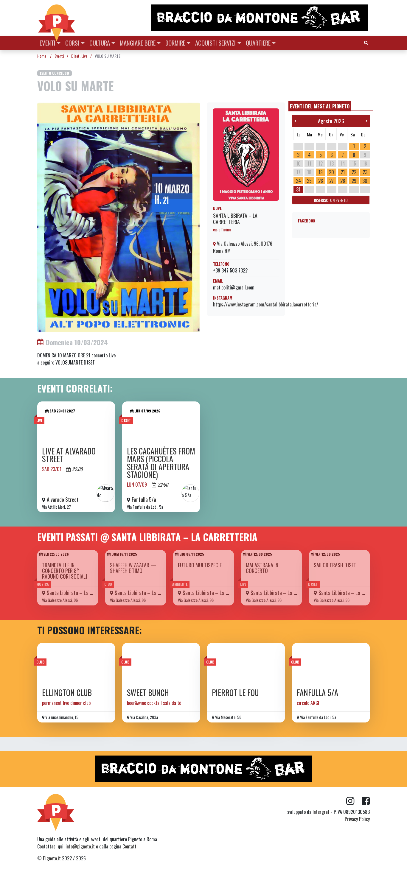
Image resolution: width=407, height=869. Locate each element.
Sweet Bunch (148, 692)
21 (343, 172)
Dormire (175, 42)
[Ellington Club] (76, 663)
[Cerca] (366, 42)
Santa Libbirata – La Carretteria (235, 218)
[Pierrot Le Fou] (246, 663)
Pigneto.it (52, 858)
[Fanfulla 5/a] (331, 663)
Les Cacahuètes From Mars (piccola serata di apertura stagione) (161, 462)
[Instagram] (354, 801)
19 (321, 172)
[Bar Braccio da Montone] (260, 17)
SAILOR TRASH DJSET (335, 565)
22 (354, 172)
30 (364, 180)
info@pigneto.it (80, 846)
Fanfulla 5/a (144, 499)
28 (342, 180)
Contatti (130, 846)
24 (298, 180)
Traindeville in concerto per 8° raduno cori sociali (64, 570)
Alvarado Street (63, 499)
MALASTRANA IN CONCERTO (262, 567)
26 (320, 180)
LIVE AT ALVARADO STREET (69, 455)
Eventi (47, 42)
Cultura (99, 42)
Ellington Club (67, 692)
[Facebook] (366, 801)
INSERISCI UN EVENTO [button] (331, 200)
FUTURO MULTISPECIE (200, 565)
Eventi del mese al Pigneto (319, 106)
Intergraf (321, 811)
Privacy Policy (357, 819)
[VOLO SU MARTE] (118, 216)
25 (309, 180)
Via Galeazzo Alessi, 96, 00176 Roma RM (242, 247)
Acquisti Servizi (215, 42)
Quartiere (258, 42)
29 (354, 180)
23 (365, 172)
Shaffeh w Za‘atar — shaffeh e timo (133, 567)
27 (331, 180)
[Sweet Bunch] (161, 663)
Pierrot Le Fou (235, 692)
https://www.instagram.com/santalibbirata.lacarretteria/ (265, 304)
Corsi (72, 42)
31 (298, 189)
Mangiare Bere (138, 42)
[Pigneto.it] (56, 17)
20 (331, 172)
